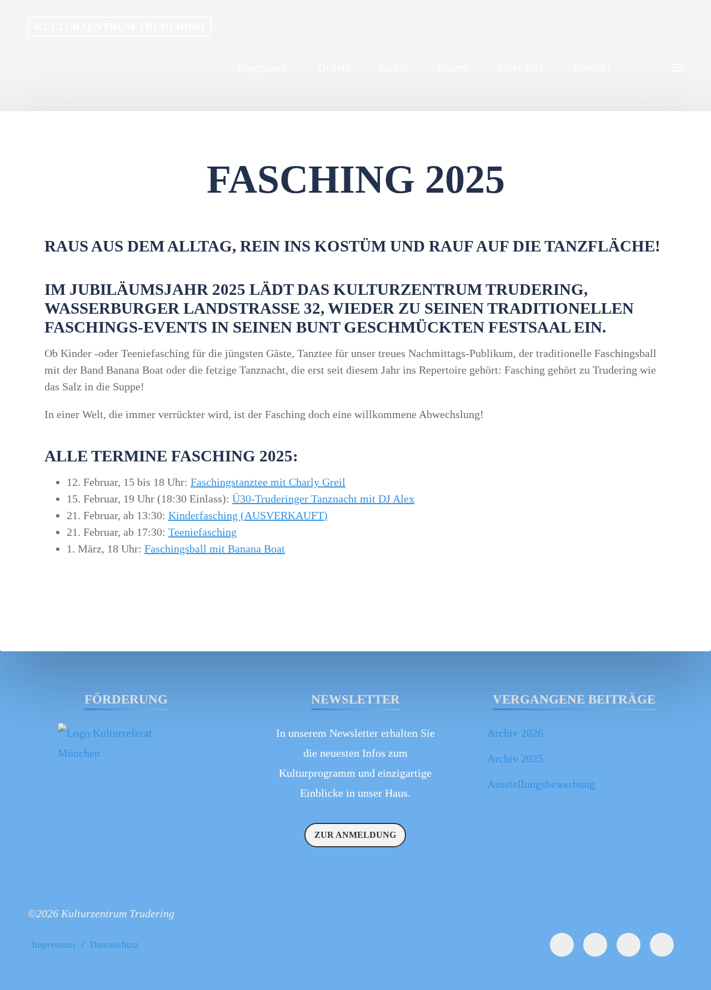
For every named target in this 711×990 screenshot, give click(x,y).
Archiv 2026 (515, 733)
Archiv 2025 (515, 758)
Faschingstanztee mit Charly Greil (268, 482)
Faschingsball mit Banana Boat (214, 548)
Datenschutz (114, 944)
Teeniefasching (202, 532)
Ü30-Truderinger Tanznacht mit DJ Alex (323, 499)
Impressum (53, 944)
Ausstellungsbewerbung (541, 784)
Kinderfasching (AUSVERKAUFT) (248, 515)
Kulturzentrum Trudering (119, 27)
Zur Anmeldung (355, 835)
